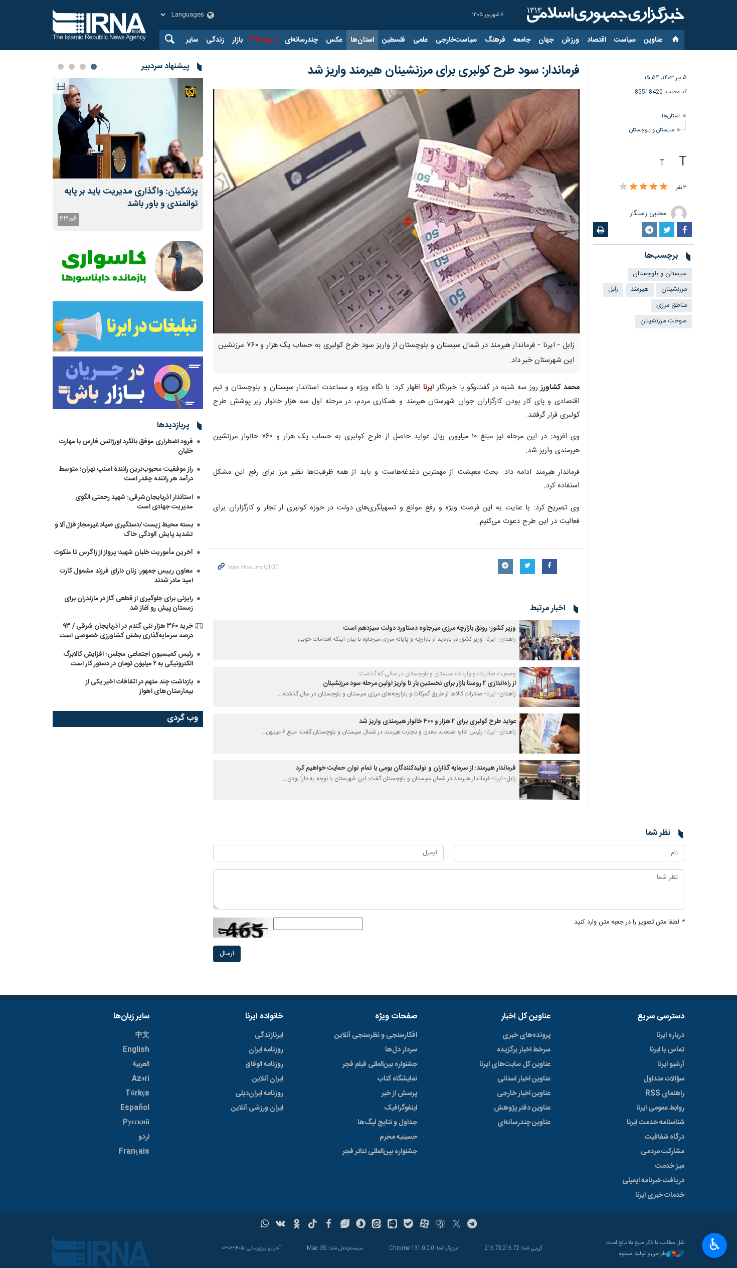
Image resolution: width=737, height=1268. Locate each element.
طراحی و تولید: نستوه (642, 1254)
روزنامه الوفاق (264, 1064)
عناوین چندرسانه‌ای (523, 1123)
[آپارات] (424, 1225)
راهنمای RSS (664, 1094)
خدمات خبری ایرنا (659, 1195)
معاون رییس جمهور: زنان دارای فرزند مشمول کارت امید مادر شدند (126, 576)
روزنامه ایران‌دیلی (259, 1094)
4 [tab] (61, 67)
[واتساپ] (265, 1225)
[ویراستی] (344, 1225)
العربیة (140, 1064)
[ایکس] (456, 1225)
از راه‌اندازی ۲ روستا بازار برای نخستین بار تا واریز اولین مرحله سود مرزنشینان (419, 683)
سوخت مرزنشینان (663, 321)
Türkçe (137, 1094)
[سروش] (360, 1225)
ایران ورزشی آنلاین (257, 1108)
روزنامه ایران (266, 1050)
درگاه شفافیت (664, 1137)
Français (134, 1152)
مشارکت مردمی (662, 1152)
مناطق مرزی (671, 305)
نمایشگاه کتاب (397, 1079)
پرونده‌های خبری (526, 1035)
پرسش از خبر (399, 1094)
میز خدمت (669, 1166)
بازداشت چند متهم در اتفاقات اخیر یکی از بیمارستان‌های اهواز (139, 686)
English (136, 1050)
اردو (143, 1137)
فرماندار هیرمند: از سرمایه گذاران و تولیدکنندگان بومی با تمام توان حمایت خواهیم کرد (406, 768)
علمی (420, 40)
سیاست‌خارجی (456, 40)
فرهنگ (495, 40)
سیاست (625, 40)
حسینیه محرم (398, 1137)
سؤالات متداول (663, 1079)
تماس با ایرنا (667, 1050)
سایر (192, 40)
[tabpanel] (128, 154)
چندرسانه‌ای (301, 40)
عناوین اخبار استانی (523, 1079)
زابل (613, 289)
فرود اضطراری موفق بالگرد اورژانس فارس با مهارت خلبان (126, 446)
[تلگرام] (472, 1225)
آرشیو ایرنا (670, 1064)
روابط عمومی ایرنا (660, 1108)
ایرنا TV (260, 40)
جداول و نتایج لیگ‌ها (387, 1123)
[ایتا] (377, 1225)
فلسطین (393, 40)
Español (134, 1108)
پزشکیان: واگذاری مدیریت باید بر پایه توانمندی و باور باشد (131, 198)
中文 (142, 1035)
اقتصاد (596, 40)
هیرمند (640, 289)
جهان (546, 40)
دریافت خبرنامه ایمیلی (653, 1181)
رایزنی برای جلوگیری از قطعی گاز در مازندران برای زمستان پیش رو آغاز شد (128, 603)
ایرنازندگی (269, 1035)
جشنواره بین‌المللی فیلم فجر (379, 1064)
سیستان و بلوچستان (651, 130)
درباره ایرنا (670, 1035)
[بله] (408, 1225)
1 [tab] (94, 67)
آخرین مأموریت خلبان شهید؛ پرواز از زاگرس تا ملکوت (123, 552)
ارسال (227, 954)
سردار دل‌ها (401, 1050)
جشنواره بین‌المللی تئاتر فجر (379, 1152)
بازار (237, 40)
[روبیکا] (440, 1225)
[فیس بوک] (328, 1225)
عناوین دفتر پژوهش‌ (522, 1108)
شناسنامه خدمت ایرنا (655, 1123)
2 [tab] (83, 67)
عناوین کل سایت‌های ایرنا (514, 1064)
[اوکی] (296, 1225)
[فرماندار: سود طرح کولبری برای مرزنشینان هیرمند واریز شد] (396, 211)
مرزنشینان (674, 289)
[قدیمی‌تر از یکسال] (549, 640)
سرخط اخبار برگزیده (523, 1050)
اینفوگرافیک (400, 1108)
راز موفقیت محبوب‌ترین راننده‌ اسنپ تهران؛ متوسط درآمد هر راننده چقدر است (126, 474)
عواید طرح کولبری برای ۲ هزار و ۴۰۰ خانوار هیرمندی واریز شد (437, 721)
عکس (334, 40)
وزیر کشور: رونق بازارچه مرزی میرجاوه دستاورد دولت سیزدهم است (429, 628)
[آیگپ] (392, 1225)
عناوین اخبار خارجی (523, 1094)
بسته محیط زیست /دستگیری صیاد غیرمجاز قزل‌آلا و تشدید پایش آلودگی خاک (124, 529)
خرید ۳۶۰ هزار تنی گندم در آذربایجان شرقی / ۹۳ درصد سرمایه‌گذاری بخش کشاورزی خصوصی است (126, 631)
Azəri (140, 1079)
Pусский (136, 1123)
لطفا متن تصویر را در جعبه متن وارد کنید (629, 922)
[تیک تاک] (312, 1225)
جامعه (521, 40)
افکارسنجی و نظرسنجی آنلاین (375, 1035)
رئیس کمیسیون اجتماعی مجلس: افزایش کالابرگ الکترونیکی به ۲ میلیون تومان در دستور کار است (128, 659)
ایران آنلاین (267, 1079)
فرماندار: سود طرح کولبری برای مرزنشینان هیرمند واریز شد (443, 71)
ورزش (570, 40)
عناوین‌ (653, 40)
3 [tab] (72, 67)
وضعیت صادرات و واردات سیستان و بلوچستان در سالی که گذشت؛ (437, 674)
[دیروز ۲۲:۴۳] (128, 128)
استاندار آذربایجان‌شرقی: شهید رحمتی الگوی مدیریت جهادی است (134, 502)
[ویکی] (280, 1225)
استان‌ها (362, 40)
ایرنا (604, 15)
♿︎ (714, 1244)
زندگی (215, 40)
